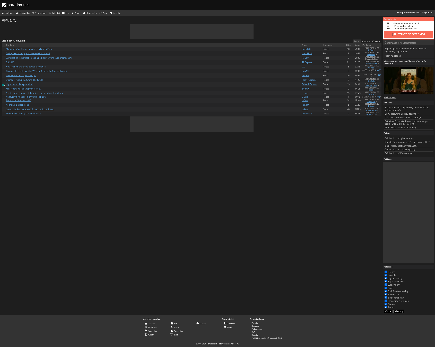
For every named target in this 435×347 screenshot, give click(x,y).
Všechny (366, 41)
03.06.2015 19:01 (369, 70)
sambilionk (307, 53)
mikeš (305, 109)
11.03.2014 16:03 (372, 83)
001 (303, 66)
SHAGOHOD (371, 110)
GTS (379, 70)
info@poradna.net (226, 344)
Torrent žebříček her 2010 (18, 100)
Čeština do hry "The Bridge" (398, 149)
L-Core (371, 50)
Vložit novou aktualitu (13, 40)
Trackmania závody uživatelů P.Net (23, 113)
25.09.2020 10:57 (372, 48)
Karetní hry (393, 294)
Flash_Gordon (309, 80)
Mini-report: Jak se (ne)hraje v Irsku (23, 88)
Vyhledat (376, 41)
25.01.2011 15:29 (372, 99)
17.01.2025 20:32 (372, 57)
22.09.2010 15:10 (372, 104)
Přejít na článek (393, 56)
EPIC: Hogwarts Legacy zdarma (400, 114)
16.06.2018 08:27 (372, 61)
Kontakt (254, 335)
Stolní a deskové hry (398, 291)
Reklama (255, 326)
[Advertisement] (192, 31)
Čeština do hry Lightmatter (400, 42)
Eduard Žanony (309, 84)
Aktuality (9, 20)
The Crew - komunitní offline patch (401, 117)
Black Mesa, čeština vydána (399, 146)
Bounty (305, 88)
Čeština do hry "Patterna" (397, 153)
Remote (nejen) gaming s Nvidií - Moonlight (406, 142)
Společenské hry (396, 297)
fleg (379, 75)
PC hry (391, 272)
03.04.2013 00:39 (372, 88)
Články (387, 133)
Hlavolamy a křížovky (398, 301)
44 (415, 146)
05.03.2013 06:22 (372, 92)
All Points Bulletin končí (18, 105)
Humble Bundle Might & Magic (21, 75)
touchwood (307, 113)
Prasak (371, 90)
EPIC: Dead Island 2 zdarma (399, 127)
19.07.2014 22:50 (372, 79)
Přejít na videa (390, 97)
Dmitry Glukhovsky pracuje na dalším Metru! (28, 53)
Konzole (392, 275)
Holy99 (305, 58)
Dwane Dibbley (371, 63)
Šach (390, 288)
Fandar (305, 105)
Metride (371, 68)
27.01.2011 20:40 (369, 97)
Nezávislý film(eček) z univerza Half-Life (26, 97)
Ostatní (391, 304)
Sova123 (306, 49)
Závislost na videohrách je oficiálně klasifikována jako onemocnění (39, 58)
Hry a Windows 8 (396, 281)
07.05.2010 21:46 (372, 108)
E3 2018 (10, 62)
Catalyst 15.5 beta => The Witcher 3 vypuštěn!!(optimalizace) (36, 71)
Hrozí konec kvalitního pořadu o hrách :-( (26, 66)
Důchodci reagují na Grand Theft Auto (24, 80)
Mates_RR (371, 102)
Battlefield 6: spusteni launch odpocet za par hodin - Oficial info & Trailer (406, 122)
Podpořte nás (390, 19)
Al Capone (307, 62)
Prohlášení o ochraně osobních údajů (266, 338)
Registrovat (427, 13)
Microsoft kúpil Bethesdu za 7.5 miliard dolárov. (29, 49)
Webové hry (394, 285)
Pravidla (254, 323)
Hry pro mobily (395, 278)
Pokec (326, 49)
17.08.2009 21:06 (372, 113)
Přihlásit (417, 13)
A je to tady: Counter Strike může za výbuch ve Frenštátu (34, 93)
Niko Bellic (371, 81)
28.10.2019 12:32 (372, 53)
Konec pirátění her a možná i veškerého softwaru (30, 109)
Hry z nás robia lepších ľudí (19, 84)
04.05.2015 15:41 (370, 75)
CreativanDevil (371, 85)
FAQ (253, 332)
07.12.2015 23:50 (372, 66)
